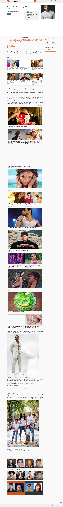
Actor (8, 8)
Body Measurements (11, 46)
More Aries (34, 482)
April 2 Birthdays (16, 493)
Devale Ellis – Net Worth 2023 (12, 44)
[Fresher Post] (13, 1)
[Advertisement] (31, 28)
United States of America (31, 15)
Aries (27, 19)
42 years (28, 17)
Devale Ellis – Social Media (12, 48)
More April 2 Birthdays (16, 482)
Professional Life (10, 45)
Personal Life (9, 47)
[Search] (35, 1)
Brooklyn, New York (30, 14)
